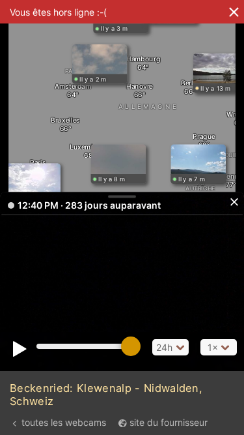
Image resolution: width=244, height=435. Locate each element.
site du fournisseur (168, 422)
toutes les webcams (63, 422)
